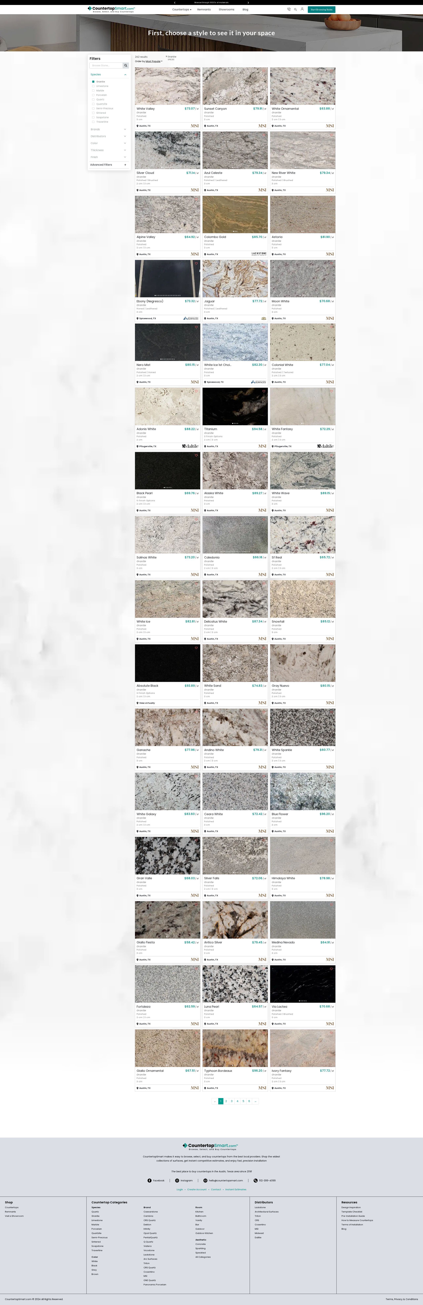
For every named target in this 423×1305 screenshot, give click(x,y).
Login (180, 1189)
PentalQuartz (151, 1237)
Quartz (95, 1211)
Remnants (204, 9)
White (95, 1261)
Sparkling (200, 1248)
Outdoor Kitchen (204, 1233)
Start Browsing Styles (321, 9)
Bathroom (200, 1216)
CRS (257, 1220)
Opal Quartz (150, 1233)
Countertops (180, 9)
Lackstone (149, 1254)
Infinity (147, 1228)
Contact (216, 1189)
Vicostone (149, 1250)
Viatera (148, 1246)
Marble (95, 1224)
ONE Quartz (150, 1280)
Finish (94, 157)
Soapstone (97, 1246)
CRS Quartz (150, 1220)
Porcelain (97, 1228)
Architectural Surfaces (267, 1211)
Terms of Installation (352, 1224)
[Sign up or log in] (302, 9)
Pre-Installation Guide (353, 1216)
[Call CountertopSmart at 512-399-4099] (289, 9)
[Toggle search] (296, 9)
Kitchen (199, 1211)
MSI (145, 1276)
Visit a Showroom (14, 1216)
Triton (147, 1263)
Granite (95, 1216)
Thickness (97, 150)
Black (94, 1265)
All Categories (203, 1257)
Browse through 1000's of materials (209, 2)
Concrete (200, 1244)
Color (94, 143)
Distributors (98, 136)
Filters (95, 58)
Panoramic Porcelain (155, 1284)
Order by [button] (148, 61)
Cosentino (149, 1271)
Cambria (148, 1216)
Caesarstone (151, 1211)
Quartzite (96, 1233)
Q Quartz (148, 1241)
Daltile (258, 1237)
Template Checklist (352, 1211)
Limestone (97, 1220)
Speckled (200, 1252)
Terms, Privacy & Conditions (402, 1299)
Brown (95, 1274)
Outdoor (200, 1228)
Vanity (198, 1220)
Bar (197, 1224)
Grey (94, 1269)
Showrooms (226, 9)
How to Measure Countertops (357, 1220)
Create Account (197, 1189)
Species (96, 74)
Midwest (259, 1233)
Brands (95, 129)
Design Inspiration (351, 1207)
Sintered (96, 1241)
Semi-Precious (100, 1237)
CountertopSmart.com (18, 1299)
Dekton (147, 1224)
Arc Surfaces (150, 1259)
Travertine (97, 1250)
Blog (245, 9)
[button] (165, 102)
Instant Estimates (235, 1189)
